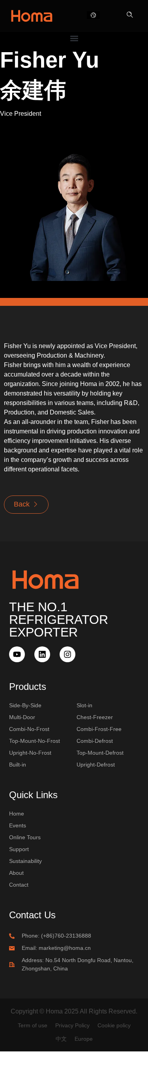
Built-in (17, 764)
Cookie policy (114, 1025)
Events (17, 825)
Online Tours (25, 837)
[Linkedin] (42, 654)
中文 (61, 1039)
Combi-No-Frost (29, 729)
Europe (84, 1039)
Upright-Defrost (96, 764)
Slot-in (84, 705)
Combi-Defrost (95, 741)
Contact (18, 885)
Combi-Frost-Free (99, 729)
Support (19, 849)
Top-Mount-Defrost (100, 753)
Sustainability (25, 861)
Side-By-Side (25, 705)
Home (16, 813)
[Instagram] (67, 654)
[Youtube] (17, 654)
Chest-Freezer (95, 717)
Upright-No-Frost (30, 753)
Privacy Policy (72, 1025)
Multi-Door (22, 717)
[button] (129, 15)
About (16, 873)
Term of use (32, 1025)
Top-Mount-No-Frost (34, 741)
